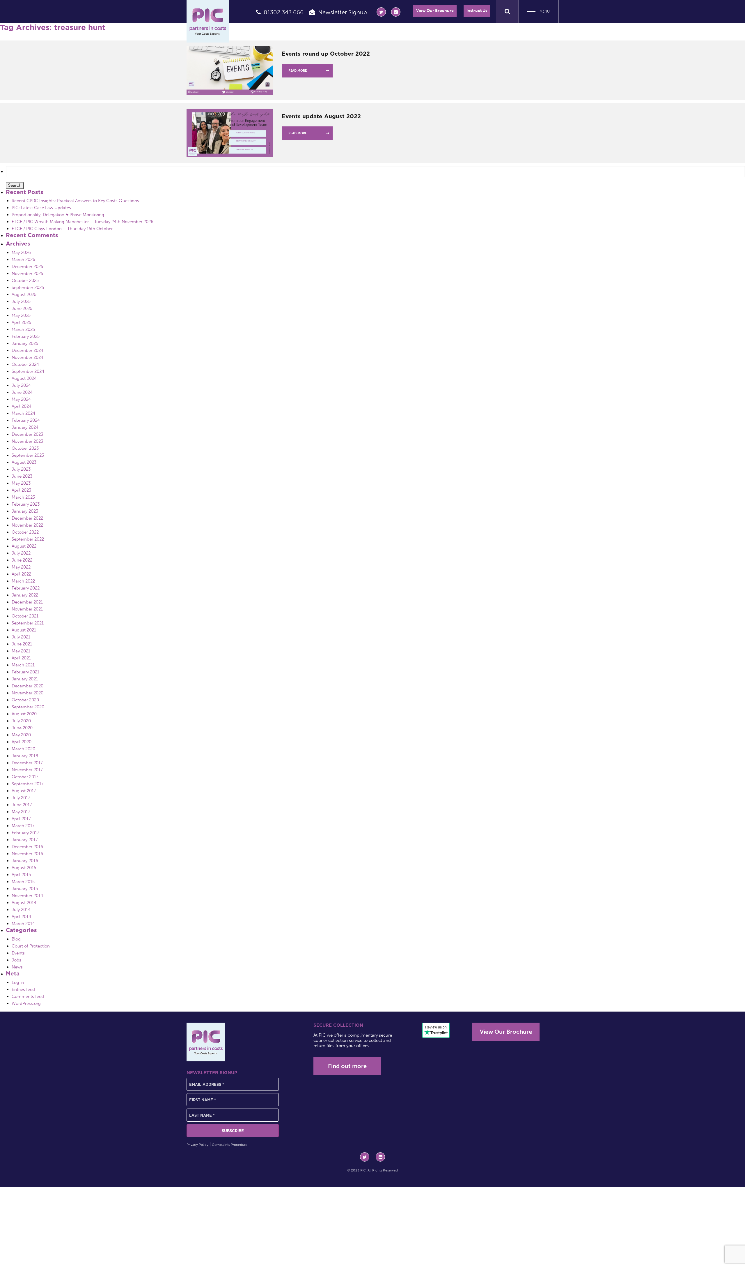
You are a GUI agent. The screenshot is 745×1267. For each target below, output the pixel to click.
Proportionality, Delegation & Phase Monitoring (58, 214)
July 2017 (21, 797)
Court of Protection (31, 946)
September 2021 (28, 623)
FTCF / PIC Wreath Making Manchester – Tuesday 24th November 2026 (82, 221)
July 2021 (21, 637)
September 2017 (28, 783)
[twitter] (381, 12)
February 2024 (26, 420)
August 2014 (24, 902)
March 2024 (23, 413)
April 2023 (21, 490)
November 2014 (27, 895)
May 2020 (21, 734)
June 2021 (22, 644)
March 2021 (23, 665)
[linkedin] (395, 12)
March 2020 (23, 748)
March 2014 (23, 923)
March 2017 (23, 825)
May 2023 (21, 483)
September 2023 (28, 455)
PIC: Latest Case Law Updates (41, 207)
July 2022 (21, 553)
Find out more (347, 1066)
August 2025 (24, 294)
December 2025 (27, 266)
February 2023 (26, 504)
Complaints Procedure (229, 1145)
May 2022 (21, 567)
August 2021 (24, 630)
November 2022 (27, 525)
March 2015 (23, 881)
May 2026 (21, 252)
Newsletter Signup (342, 12)
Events (18, 953)
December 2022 (27, 518)
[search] (507, 11)
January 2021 (25, 679)
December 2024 (27, 350)
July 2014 (21, 909)
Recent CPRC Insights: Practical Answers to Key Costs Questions (75, 200)
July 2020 (21, 721)
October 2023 (25, 448)
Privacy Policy (197, 1145)
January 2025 (25, 343)
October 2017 (25, 776)
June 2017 (22, 804)
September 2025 (28, 287)
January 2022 (25, 595)
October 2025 (25, 280)
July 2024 (21, 385)
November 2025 (27, 273)
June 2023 (22, 476)
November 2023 (27, 441)
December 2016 (27, 846)
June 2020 (22, 727)
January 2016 (25, 860)
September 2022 (28, 539)
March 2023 (23, 497)
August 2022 (24, 546)
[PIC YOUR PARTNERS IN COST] (206, 1042)
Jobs (16, 960)
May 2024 (21, 399)
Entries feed (23, 989)
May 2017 (21, 811)
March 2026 (23, 259)
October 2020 (25, 700)
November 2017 (27, 769)
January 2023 (25, 511)
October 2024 (25, 364)
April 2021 (21, 658)
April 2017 (21, 818)
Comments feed (28, 996)
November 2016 (27, 853)
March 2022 (23, 581)
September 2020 (28, 707)
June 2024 (22, 392)
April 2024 (21, 406)
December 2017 (27, 762)
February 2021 (25, 672)
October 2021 (25, 616)
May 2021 (21, 651)
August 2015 (24, 867)
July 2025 (21, 301)
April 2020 (21, 741)
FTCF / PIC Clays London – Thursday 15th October (62, 228)
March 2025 (23, 329)
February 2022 (26, 588)
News (17, 967)
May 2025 (21, 315)
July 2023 (21, 469)
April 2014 (21, 916)
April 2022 (21, 574)
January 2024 (25, 427)
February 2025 (26, 336)
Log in (18, 982)
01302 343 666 (284, 12)
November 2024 (27, 357)
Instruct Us (476, 10)
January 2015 (25, 888)
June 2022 (22, 560)
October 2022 (25, 532)
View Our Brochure (435, 10)
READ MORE (297, 71)
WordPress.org (26, 1003)
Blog (16, 939)
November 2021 (27, 609)
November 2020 (27, 693)
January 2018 (25, 755)
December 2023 (27, 434)
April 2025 (21, 322)
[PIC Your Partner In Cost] (208, 21)
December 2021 (27, 602)
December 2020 (27, 686)
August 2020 (24, 714)
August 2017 (24, 790)
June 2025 (22, 308)
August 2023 (24, 462)
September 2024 (28, 371)
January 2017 (25, 839)
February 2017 (25, 832)
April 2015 (21, 874)
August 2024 (24, 378)
